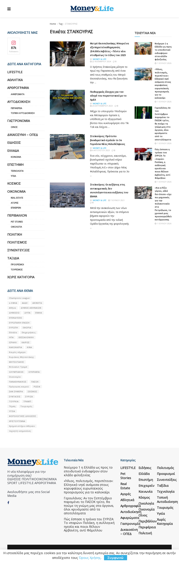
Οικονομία (16, 191)
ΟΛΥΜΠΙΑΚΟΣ (16, 372)
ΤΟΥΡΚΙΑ (14, 401)
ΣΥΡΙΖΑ (29, 396)
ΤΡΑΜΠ (27, 401)
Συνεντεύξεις (18, 250)
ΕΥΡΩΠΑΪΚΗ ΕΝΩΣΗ (19, 322)
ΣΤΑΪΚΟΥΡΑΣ (71, 23)
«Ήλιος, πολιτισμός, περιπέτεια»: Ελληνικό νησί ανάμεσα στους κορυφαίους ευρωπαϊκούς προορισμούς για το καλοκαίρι (163, 83)
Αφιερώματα (17, 94)
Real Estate (17, 197)
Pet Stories (17, 221)
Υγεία (13, 175)
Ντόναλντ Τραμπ (18, 367)
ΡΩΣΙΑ (37, 386)
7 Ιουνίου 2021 (117, 200)
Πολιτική (14, 234)
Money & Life (99, 59)
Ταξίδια (13, 258)
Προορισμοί (17, 264)
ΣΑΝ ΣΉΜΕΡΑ (16, 391)
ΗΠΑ (11, 337)
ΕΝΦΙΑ (38, 312)
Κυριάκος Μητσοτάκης (21, 357)
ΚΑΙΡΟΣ (26, 342)
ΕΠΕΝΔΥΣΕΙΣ (15, 317)
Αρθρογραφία (18, 88)
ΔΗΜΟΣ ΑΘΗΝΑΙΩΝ (31, 307)
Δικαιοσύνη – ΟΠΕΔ (22, 135)
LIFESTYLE (15, 72)
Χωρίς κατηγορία (20, 277)
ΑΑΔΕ (25, 303)
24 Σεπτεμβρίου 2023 (102, 105)
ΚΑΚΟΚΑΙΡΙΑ (15, 347)
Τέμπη (12, 406)
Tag (60, 23)
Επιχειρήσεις (29, 332)
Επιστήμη (15, 164)
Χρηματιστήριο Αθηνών (22, 426)
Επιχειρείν (16, 207)
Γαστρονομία (18, 121)
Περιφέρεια (16, 108)
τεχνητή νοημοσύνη (20, 431)
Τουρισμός (17, 269)
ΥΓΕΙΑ (12, 411)
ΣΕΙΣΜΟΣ (32, 391)
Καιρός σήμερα (17, 352)
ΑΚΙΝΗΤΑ (37, 303)
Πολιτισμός (17, 242)
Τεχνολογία (17, 170)
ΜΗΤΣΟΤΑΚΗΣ (16, 362)
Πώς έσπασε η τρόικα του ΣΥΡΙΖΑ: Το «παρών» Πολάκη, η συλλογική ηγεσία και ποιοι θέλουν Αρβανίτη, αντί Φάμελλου (162, 164)
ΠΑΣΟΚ (35, 381)
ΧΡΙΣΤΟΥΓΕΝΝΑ (17, 421)
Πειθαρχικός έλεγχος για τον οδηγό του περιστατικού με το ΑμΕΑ (108, 95)
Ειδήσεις (14, 142)
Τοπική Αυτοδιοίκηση (23, 113)
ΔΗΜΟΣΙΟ (14, 312)
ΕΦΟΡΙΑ (27, 327)
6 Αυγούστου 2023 (101, 150)
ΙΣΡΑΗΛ (13, 342)
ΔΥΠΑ (27, 312)
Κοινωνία (16, 156)
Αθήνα (12, 307)
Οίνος (14, 127)
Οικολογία (16, 226)
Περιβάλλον (17, 215)
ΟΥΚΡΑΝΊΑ (34, 372)
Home (53, 23)
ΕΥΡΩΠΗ (13, 327)
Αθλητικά (15, 80)
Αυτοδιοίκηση (18, 102)
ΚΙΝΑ (29, 347)
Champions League (19, 298)
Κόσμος (14, 183)
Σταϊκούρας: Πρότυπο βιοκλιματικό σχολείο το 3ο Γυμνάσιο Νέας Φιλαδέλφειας (107, 140)
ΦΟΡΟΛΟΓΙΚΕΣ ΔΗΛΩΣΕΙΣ (22, 416)
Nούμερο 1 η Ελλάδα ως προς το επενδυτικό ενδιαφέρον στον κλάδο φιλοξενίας (163, 51)
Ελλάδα (13, 150)
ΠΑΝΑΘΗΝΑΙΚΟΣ (17, 381)
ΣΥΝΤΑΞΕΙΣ (14, 396)
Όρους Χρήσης (90, 558)
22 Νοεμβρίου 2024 (101, 61)
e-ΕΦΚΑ (13, 303)
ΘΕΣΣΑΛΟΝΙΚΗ (26, 337)
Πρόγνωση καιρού (19, 386)
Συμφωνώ (116, 558)
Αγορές (15, 202)
